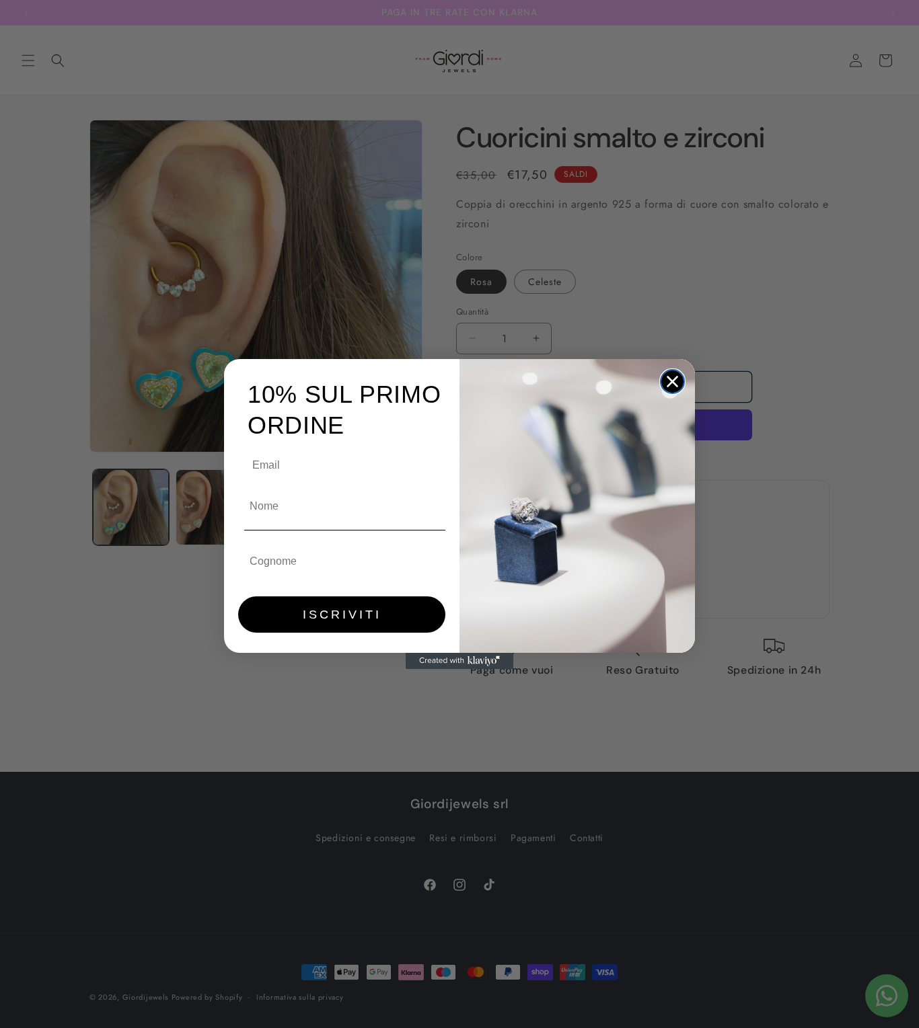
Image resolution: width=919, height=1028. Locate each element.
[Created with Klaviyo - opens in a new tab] (459, 661)
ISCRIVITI (342, 614)
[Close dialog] (672, 381)
